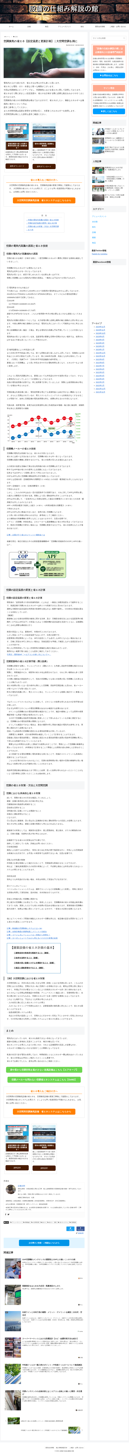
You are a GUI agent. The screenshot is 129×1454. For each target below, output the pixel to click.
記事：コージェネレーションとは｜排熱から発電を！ (28, 935)
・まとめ (29, 230)
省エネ (44, 1222)
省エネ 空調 (52, 1222)
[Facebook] (6, 1215)
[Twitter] (8, 1215)
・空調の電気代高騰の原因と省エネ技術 (42, 220)
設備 (7, 1222)
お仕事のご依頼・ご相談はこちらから (44, 1243)
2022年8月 (100, 363)
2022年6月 (100, 369)
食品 (94, 243)
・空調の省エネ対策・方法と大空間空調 (42, 226)
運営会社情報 (49, 1447)
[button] (124, 38)
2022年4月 (100, 376)
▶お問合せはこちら (109, 75)
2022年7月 (100, 366)
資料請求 (17, 1168)
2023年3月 (100, 343)
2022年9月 (100, 359)
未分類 (95, 222)
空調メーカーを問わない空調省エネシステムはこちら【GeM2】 (44, 1079)
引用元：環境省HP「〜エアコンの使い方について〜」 (29, 655)
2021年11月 (100, 392)
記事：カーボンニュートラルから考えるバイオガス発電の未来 (32, 938)
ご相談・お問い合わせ (76, 1447)
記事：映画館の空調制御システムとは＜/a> (24, 928)
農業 (94, 238)
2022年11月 (100, 356)
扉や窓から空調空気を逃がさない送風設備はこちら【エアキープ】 (44, 1069)
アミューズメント (17, 1222)
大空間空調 (36, 1222)
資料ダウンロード (17, 166)
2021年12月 (100, 389)
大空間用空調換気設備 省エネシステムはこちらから (44, 200)
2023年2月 (100, 346)
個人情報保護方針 (61, 1447)
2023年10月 (100, 333)
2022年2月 (100, 382)
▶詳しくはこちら (109, 111)
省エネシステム (63, 1222)
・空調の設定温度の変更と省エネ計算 (41, 223)
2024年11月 (100, 327)
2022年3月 (100, 379)
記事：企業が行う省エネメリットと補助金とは (26, 535)
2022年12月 (100, 353)
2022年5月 (100, 372)
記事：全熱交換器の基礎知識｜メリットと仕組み (27, 932)
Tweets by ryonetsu (99, 254)
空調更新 (73, 1222)
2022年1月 (100, 386)
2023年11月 (100, 330)
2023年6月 (100, 337)
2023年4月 (100, 340)
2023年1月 (100, 350)
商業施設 (27, 1222)
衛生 (94, 227)
